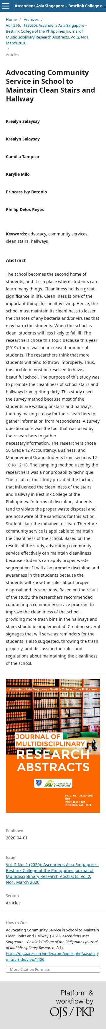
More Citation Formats (30, 969)
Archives (31, 19)
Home (11, 19)
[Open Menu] (6, 6)
